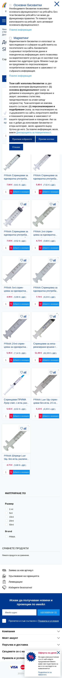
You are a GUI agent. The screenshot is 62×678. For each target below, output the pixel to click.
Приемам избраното (22, 139)
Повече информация (20, 29)
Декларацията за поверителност (33, 132)
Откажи (16, 147)
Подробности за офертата (45, 673)
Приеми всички (46, 139)
